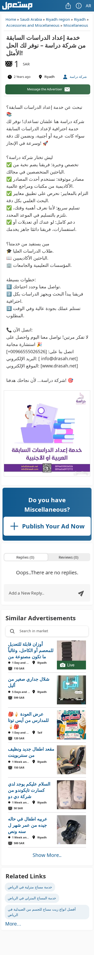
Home (11, 19)
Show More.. (47, 855)
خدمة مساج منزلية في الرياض (30, 887)
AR (88, 5)
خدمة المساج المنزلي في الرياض (32, 898)
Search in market (34, 631)
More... (13, 924)
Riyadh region (58, 19)
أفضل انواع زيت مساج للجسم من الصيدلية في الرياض (42, 912)
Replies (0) (25, 557)
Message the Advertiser (44, 89)
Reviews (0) (68, 557)
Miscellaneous (75, 25)
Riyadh (80, 19)
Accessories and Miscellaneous (32, 25)
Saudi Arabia (31, 19)
